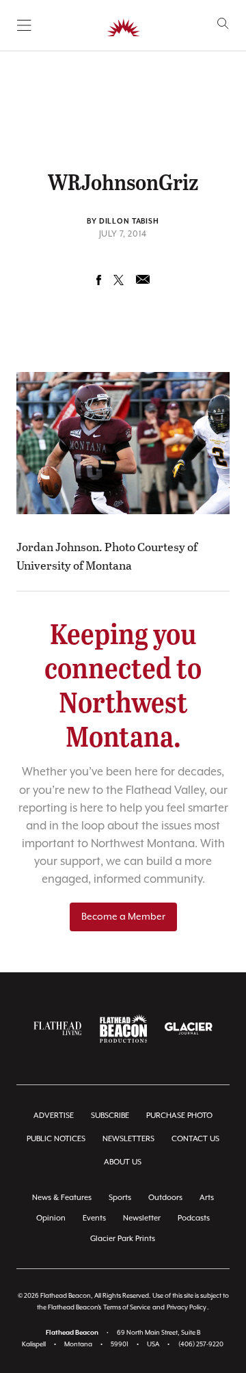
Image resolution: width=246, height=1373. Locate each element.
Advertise (53, 1115)
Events (94, 1218)
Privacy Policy (186, 1307)
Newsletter (142, 1218)
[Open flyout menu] (24, 25)
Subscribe (110, 1115)
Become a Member (123, 916)
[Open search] (223, 24)
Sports (120, 1197)
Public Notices (56, 1138)
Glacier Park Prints (122, 1238)
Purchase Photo (179, 1115)
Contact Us (195, 1138)
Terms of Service (126, 1307)
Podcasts (194, 1218)
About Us (122, 1162)
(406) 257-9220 (200, 1344)
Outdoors (165, 1197)
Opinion (51, 1218)
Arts (207, 1197)
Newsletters (128, 1138)
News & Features (62, 1197)
